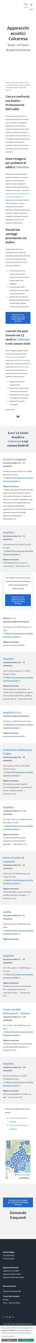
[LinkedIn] (10, 1317)
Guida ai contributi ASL (12, 1291)
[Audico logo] (8, 5)
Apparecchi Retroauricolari (13, 1277)
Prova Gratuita (9, 1258)
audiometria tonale (13, 357)
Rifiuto (9, 1340)
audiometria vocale (22, 360)
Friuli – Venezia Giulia (11, 1303)
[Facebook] (4, 1317)
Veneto (10, 85)
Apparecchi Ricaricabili (12, 1274)
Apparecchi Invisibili (11, 1271)
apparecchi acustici (21, 367)
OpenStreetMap (23, 1175)
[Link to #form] (18, 66)
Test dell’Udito (8, 1255)
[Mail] (13, 1317)
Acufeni (21, 219)
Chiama (25, 7)
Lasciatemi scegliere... (8, 1336)
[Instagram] (7, 1317)
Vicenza (16, 85)
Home (7, 82)
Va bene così (26, 1340)
